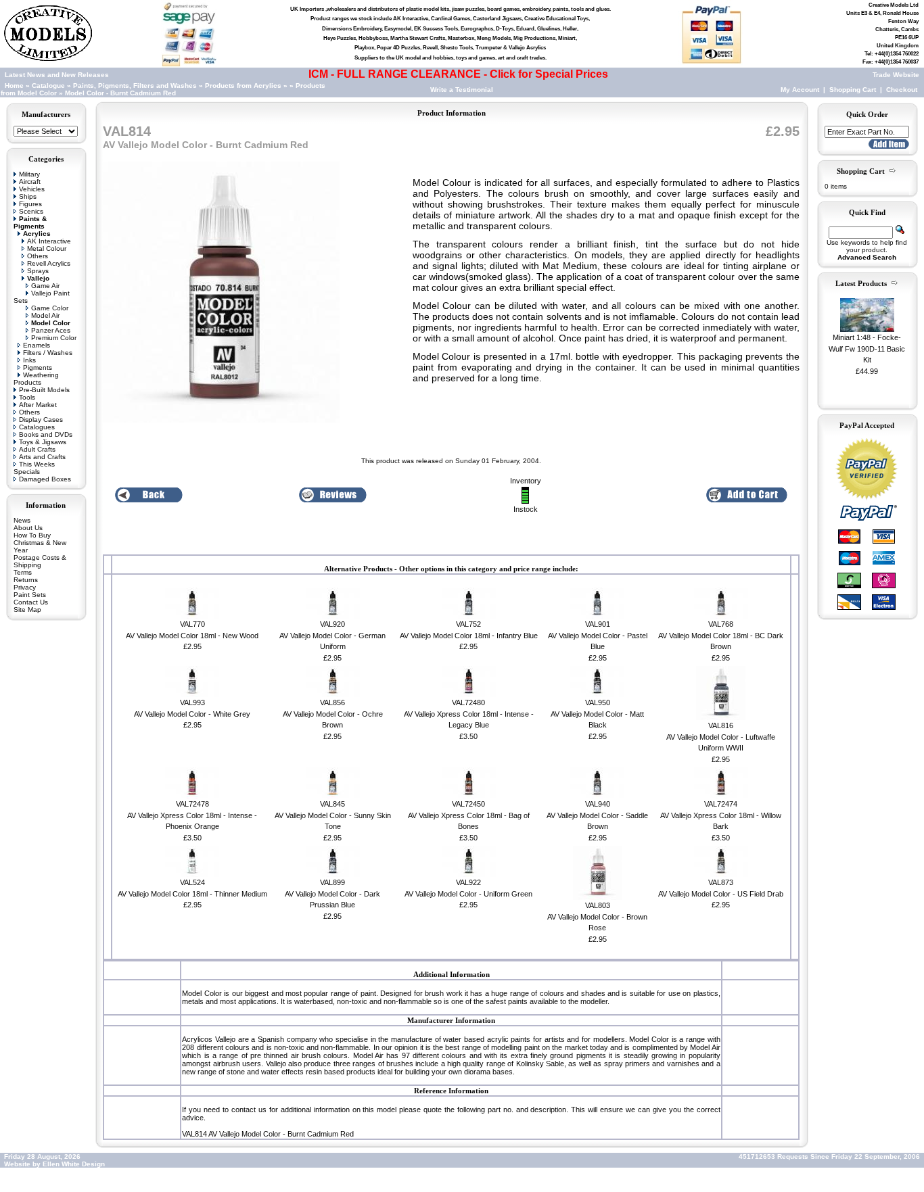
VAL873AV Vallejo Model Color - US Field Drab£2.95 (720, 893)
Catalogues (37, 427)
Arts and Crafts (42, 456)
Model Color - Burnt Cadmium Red (120, 93)
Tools (27, 397)
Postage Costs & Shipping (40, 561)
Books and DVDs (45, 434)
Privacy (25, 587)
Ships (28, 196)
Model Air (45, 315)
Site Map (27, 609)
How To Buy (32, 535)
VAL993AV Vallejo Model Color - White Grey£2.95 (192, 713)
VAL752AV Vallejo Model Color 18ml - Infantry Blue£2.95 (469, 635)
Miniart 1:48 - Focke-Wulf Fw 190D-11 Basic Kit (867, 348)
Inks (29, 360)
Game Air (45, 285)
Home (14, 85)
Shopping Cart (852, 89)
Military (29, 174)
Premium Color (53, 337)
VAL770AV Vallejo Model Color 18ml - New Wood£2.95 (192, 635)
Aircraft (30, 181)
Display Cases (41, 419)
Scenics (31, 211)
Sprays (38, 271)
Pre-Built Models (44, 390)
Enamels (36, 345)
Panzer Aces (50, 330)
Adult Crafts (37, 449)
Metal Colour (46, 248)
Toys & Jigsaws (42, 442)
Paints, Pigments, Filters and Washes (135, 85)
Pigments (37, 367)
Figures (30, 204)
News (22, 520)
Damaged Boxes (45, 479)
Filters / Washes (47, 352)
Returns (26, 579)
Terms (23, 572)
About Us (28, 527)
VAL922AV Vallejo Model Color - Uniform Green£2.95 (468, 893)
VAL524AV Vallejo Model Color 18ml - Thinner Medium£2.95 (192, 893)
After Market (38, 404)
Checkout (901, 89)
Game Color (49, 308)
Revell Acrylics (48, 263)
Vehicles (32, 189)
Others (37, 256)
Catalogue (48, 85)
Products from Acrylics (244, 85)
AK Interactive (49, 241)
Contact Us (31, 602)
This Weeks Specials (34, 467)
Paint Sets (30, 594)
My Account (800, 89)
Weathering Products (36, 378)
